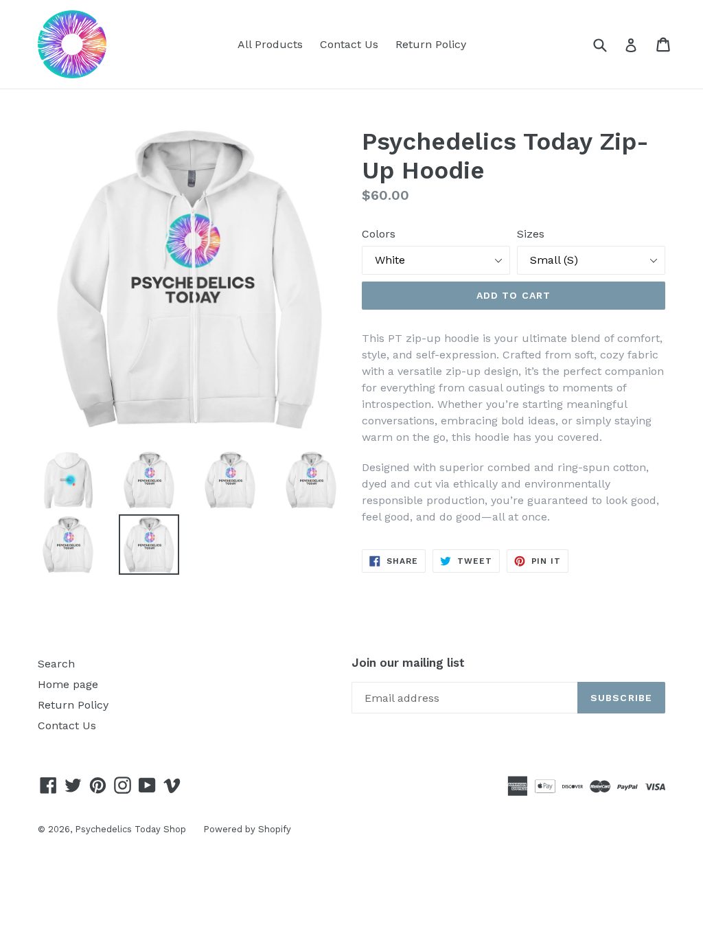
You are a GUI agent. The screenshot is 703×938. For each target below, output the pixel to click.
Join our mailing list (408, 663)
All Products (270, 44)
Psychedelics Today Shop (130, 829)
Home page (68, 684)
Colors (378, 233)
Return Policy (430, 44)
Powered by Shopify (247, 829)
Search (56, 663)
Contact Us (349, 44)
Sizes (530, 233)
